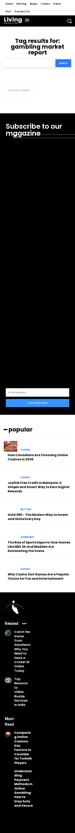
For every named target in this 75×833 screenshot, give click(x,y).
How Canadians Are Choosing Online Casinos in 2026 (38, 457)
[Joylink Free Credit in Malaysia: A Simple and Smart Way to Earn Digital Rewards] (10, 474)
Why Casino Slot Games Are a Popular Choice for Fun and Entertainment (38, 576)
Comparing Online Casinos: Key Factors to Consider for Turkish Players (23, 747)
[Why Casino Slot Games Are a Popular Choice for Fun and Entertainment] (10, 565)
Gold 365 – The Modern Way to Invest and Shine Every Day (38, 516)
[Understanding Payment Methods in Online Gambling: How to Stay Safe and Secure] (8, 772)
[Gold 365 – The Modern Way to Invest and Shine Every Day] (10, 506)
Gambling (27, 537)
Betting (26, 509)
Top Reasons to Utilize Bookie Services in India (21, 692)
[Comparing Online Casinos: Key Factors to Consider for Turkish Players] (8, 734)
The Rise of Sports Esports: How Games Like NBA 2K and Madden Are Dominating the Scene (39, 546)
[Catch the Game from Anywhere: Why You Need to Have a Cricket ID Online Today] (8, 633)
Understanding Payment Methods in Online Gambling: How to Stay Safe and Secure (23, 788)
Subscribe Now (37, 403)
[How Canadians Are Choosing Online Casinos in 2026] (10, 446)
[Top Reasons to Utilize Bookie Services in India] (8, 680)
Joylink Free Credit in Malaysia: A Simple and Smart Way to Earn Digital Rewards (38, 487)
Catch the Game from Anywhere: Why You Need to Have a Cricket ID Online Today (22, 651)
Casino (25, 450)
